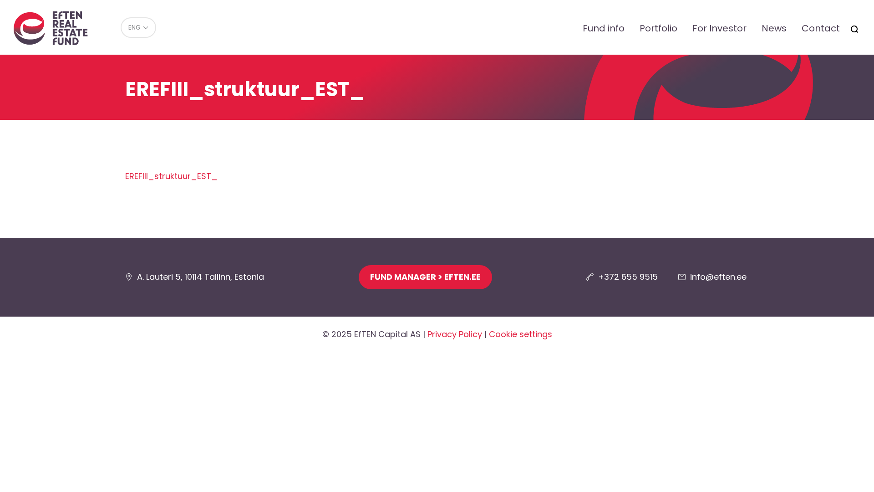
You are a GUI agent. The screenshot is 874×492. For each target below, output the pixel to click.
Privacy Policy (454, 334)
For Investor (719, 28)
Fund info (604, 28)
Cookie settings (520, 334)
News (774, 28)
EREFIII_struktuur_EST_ (171, 176)
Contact (821, 28)
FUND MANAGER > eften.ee (425, 276)
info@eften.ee (718, 276)
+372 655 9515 (628, 276)
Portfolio (658, 28)
